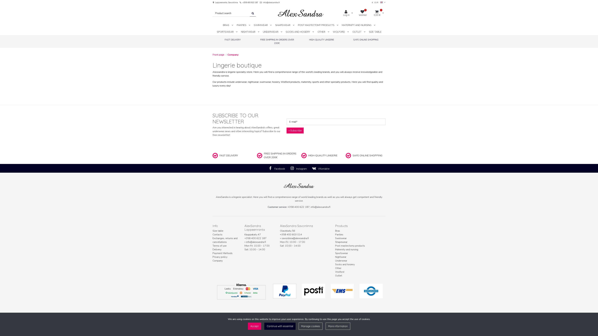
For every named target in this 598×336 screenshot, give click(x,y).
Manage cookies (310, 326)
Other (338, 268)
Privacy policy (220, 257)
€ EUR (376, 2)
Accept (254, 326)
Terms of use (220, 245)
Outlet (338, 275)
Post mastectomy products (350, 245)
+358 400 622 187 (250, 2)
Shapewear (341, 242)
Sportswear (341, 253)
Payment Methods (223, 253)
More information (338, 326)
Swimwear (341, 238)
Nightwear (340, 257)
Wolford (339, 272)
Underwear (341, 260)
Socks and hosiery (345, 264)
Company (218, 260)
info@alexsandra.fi (271, 2)
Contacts (217, 234)
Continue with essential (280, 326)
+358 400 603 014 (291, 234)
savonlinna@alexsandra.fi (295, 238)
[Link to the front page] (300, 13)
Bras (337, 231)
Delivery (217, 249)
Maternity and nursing (346, 249)
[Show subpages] (232, 25)
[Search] (253, 13)
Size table (218, 231)
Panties (339, 234)
